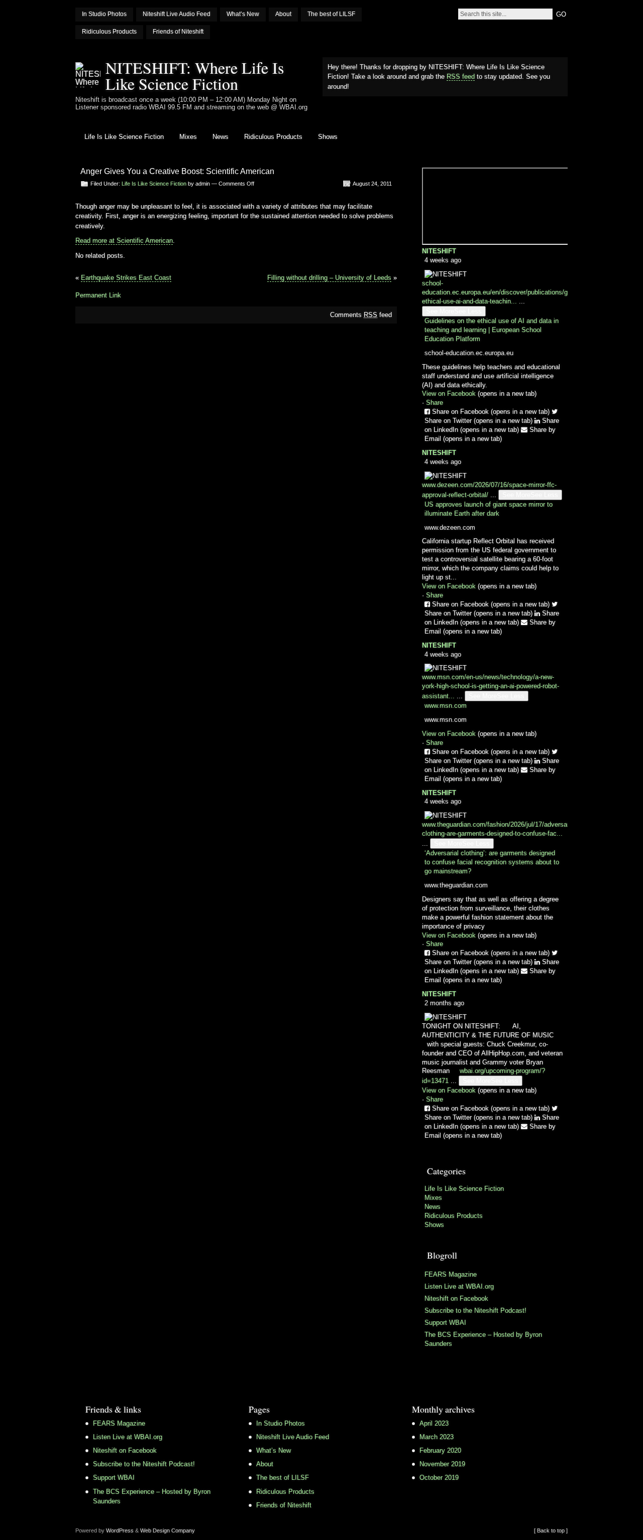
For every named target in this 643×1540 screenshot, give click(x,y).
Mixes (188, 136)
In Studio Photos (104, 14)
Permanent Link (98, 295)
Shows (328, 136)
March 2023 (436, 1437)
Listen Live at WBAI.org (459, 1286)
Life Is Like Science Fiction (124, 136)
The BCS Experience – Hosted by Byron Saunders (483, 1339)
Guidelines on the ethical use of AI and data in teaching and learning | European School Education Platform (491, 330)
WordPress (120, 1530)
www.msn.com (445, 705)
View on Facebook (479, 393)
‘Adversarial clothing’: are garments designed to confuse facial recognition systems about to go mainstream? (491, 862)
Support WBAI (445, 1322)
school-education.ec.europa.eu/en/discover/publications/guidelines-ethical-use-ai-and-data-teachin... (508, 292)
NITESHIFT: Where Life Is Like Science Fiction (194, 75)
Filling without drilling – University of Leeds (329, 277)
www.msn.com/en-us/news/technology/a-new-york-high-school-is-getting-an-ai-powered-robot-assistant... (490, 686)
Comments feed (361, 315)
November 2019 (442, 1464)
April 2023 (434, 1423)
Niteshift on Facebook (456, 1298)
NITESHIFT (439, 251)
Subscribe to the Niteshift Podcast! (475, 1310)
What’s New (243, 14)
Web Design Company (167, 1530)
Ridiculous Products (109, 31)
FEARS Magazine (450, 1274)
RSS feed (461, 76)
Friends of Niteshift (178, 31)
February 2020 (440, 1450)
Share (434, 402)
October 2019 (439, 1477)
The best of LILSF (331, 14)
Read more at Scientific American (124, 240)
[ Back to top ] (551, 1530)
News (220, 136)
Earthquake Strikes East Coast (126, 277)
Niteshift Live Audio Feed (176, 14)
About (283, 14)
